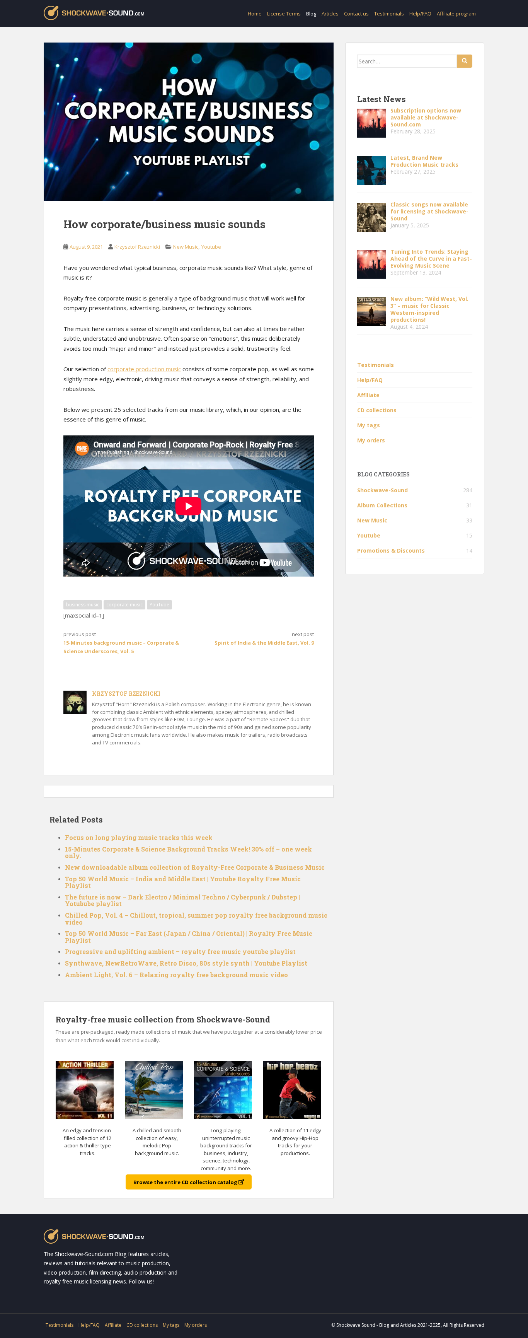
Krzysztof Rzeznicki (137, 246)
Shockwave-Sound (382, 490)
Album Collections (382, 505)
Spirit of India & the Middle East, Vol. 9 (264, 642)
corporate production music (144, 369)
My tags (368, 425)
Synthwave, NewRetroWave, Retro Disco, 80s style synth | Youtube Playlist (186, 963)
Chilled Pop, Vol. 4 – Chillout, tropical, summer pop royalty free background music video (196, 918)
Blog (311, 13)
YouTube (159, 604)
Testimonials (389, 13)
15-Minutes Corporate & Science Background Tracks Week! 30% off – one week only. (188, 852)
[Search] (464, 61)
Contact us (356, 13)
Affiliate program (456, 13)
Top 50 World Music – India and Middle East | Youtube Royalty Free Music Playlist (183, 882)
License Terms (284, 13)
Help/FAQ (420, 13)
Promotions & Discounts (391, 550)
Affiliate (368, 395)
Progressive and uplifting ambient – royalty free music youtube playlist (180, 951)
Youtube (211, 246)
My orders (371, 440)
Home (255, 13)
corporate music (124, 604)
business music (82, 604)
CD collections (377, 410)
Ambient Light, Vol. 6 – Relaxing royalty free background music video (176, 975)
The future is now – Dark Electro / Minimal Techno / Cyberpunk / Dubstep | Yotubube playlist (182, 900)
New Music (185, 246)
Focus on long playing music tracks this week (139, 837)
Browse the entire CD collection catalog (185, 1181)
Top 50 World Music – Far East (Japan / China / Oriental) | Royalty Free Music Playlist (188, 936)
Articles (330, 13)
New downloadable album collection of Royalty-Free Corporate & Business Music (195, 867)
